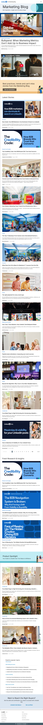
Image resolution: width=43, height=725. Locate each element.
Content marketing (9, 674)
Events (3, 233)
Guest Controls (3, 719)
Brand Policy (24, 717)
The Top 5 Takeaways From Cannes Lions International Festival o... (20, 235)
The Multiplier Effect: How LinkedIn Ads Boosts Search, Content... (20, 648)
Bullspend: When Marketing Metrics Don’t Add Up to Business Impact (20, 42)
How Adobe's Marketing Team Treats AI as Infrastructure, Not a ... (20, 206)
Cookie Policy (24, 715)
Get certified (29, 705)
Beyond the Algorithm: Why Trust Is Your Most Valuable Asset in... (20, 383)
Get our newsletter (9, 89)
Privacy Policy (3, 715)
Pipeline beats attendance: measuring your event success (18, 354)
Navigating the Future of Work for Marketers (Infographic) (17, 667)
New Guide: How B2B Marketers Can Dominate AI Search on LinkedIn (20, 122)
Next (38, 451)
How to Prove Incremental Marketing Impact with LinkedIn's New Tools (19, 689)
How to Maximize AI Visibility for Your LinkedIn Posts (16, 442)
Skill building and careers (10, 664)
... (30, 451)
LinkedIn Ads (4, 410)
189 (32, 451)
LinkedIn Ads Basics (15, 705)
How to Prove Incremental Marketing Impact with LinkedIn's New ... (20, 618)
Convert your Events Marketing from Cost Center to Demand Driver (20, 179)
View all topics (8, 661)
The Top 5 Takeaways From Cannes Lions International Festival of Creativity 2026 (21, 681)
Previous (5, 451)
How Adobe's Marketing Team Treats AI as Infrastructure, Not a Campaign (20, 679)
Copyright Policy (4, 717)
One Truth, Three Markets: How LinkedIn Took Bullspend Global (19, 324)
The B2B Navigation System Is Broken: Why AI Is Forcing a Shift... (19, 512)
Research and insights (6, 149)
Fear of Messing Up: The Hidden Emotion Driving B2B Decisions (19, 542)
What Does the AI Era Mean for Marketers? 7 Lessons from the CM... (20, 265)
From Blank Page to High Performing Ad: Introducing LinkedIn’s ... (20, 413)
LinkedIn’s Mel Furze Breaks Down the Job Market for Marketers (18, 671)
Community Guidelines (25, 719)
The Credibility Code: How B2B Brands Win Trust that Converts (19, 151)
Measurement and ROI (5, 38)
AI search (4, 119)
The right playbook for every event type (13, 295)
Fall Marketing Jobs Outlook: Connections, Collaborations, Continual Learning (21, 669)
